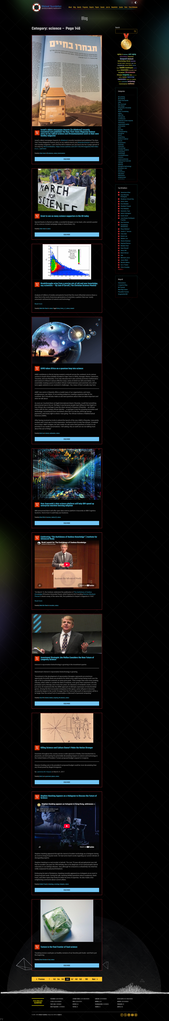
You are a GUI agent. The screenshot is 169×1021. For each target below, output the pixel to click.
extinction (126, 65)
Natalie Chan (125, 246)
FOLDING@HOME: (99, 1004)
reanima (124, 77)
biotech (130, 59)
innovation (51, 605)
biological (121, 133)
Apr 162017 (37, 538)
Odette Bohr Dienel (43, 308)
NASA (131, 75)
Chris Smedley (125, 267)
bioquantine (131, 56)
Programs (85, 7)
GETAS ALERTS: (120, 999)
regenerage (130, 77)
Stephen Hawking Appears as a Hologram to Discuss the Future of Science (69, 797)
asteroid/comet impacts (125, 120)
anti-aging (132, 54)
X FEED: (52, 1002)
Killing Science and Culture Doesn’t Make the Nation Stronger (67, 748)
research (72, 308)
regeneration (122, 79)
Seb (122, 255)
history (58, 308)
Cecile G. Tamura (126, 231)
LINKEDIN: (97, 999)
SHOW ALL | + (120, 269)
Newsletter (114, 7)
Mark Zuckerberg (123, 111)
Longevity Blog (122, 285)
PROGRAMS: (120, 1004)
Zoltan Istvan (42, 153)
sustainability (124, 81)
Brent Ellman (125, 253)
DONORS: (97, 1002)
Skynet (120, 109)
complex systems (123, 150)
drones (120, 170)
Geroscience (122, 283)
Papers (97, 7)
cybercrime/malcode (124, 161)
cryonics (120, 157)
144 (58, 979)
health (122, 67)
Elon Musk (121, 106)
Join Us (108, 7)
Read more (67, 159)
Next (93, 979)
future (130, 65)
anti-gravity (121, 117)
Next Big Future (123, 289)
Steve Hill (41, 698)
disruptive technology (124, 166)
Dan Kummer (125, 222)
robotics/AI (54, 517)
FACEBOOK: (52, 999)
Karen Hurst (124, 216)
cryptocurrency (128, 63)
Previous (41, 979)
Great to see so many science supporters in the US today (65, 216)
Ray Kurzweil (122, 104)
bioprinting (121, 137)
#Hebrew (64, 140)
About (70, 7)
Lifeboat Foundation (43, 1015)
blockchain (133, 61)
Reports (91, 7)
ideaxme (118, 70)
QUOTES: (119, 1007)
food (49, 960)
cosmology (56, 884)
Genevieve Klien (125, 192)
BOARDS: (119, 1002)
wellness (131, 84)
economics (121, 172)
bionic (120, 135)
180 (86, 979)
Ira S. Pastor (124, 265)
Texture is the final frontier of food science (59, 947)
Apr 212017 (37, 284)
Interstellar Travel (132, 70)
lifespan (119, 75)
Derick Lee (41, 433)
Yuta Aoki (124, 234)
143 (54, 979)
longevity (126, 75)
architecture (121, 119)
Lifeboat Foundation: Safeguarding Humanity (47, 7)
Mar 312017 (37, 797)
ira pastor (121, 72)
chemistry (121, 146)
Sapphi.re (60, 1015)
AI (122, 54)
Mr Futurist (121, 287)
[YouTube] (132, 1014)
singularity (134, 79)
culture (132, 63)
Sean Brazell (124, 248)
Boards (79, 7)
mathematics (53, 433)
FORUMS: (97, 1007)
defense (120, 164)
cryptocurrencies (123, 159)
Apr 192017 (37, 368)
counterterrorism (123, 155)
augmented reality (123, 124)
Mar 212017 (37, 947)
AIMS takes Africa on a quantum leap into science (62, 368)
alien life (120, 115)
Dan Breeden (125, 204)
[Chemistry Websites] (126, 42)
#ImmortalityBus (49, 146)
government (48, 776)
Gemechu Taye (125, 211)
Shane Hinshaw (43, 960)
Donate (102, 7)
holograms (62, 884)
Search (135, 31)
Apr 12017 (37, 747)
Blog (74, 7)
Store (125, 7)
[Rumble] (135, 1014)
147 (72, 979)
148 (76, 979)
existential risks (120, 65)
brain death (120, 63)
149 (80, 979)
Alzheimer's (125, 54)
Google (118, 68)
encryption (121, 179)
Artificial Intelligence (123, 56)
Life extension (130, 72)
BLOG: (74, 1002)
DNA (119, 102)
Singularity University (124, 108)
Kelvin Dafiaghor (126, 213)
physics (53, 776)
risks (131, 79)
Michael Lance (125, 258)
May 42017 (37, 132)
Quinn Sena (124, 201)
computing (55, 698)
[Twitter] (125, 1014)
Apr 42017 (37, 658)
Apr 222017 (37, 216)
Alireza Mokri (42, 517)
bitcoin (128, 61)
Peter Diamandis (123, 100)
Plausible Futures (123, 292)
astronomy (121, 122)
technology (131, 82)
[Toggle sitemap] (132, 2)
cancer (123, 63)
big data (120, 130)
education (121, 173)
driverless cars (122, 168)
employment (122, 177)
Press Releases (133, 7)
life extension (50, 153)
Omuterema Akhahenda (124, 226)
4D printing (121, 98)
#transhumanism (84, 142)
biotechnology (122, 61)
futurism (134, 65)
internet (47, 433)
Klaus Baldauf (125, 229)
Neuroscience (134, 75)
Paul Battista (125, 208)
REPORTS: (75, 1004)
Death (135, 63)
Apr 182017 (37, 504)
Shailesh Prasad (43, 884)
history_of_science (65, 308)
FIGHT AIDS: (53, 1004)
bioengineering (122, 131)
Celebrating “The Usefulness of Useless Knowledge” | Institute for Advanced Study (69, 538)
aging (119, 54)
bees (119, 128)
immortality (125, 70)
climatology (51, 884)
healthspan (129, 68)
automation (121, 126)
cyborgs (120, 162)
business (49, 517)
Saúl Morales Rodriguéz (125, 196)
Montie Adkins (125, 262)
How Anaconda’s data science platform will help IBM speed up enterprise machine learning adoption (67, 504)
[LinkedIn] (128, 1014)
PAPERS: (74, 1007)
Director (86, 594)
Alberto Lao (124, 238)
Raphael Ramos (126, 243)
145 (62, 979)
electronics (121, 175)
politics (120, 77)
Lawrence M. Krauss (44, 772)
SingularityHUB (122, 294)
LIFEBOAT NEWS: (76, 999)
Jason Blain (124, 260)
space (119, 81)
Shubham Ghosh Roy (127, 199)
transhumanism (61, 153)
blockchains (122, 142)
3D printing (121, 97)
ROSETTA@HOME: (54, 1007)
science (55, 153)
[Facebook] (121, 1014)
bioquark (123, 59)
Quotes (121, 7)
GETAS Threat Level (38, 1002)
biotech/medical (49, 698)
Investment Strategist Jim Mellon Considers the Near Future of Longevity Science (67, 658)
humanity (135, 68)
